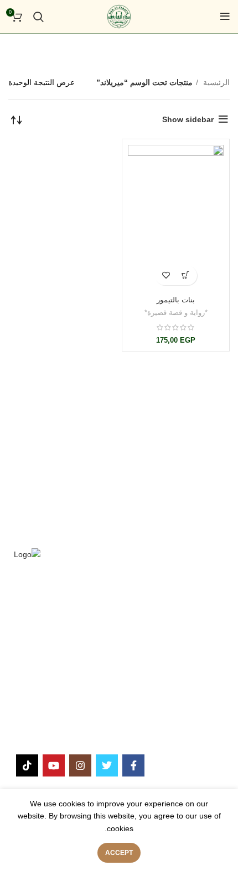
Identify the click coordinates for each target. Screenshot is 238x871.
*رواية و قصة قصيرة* (176, 313)
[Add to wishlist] (166, 275)
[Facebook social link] (133, 765)
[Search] (38, 17)
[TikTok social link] (27, 765)
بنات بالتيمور (176, 300)
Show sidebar (188, 119)
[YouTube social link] (54, 765)
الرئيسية (215, 82)
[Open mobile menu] (225, 17)
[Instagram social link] (80, 765)
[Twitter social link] (107, 765)
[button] (185, 275)
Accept (119, 853)
